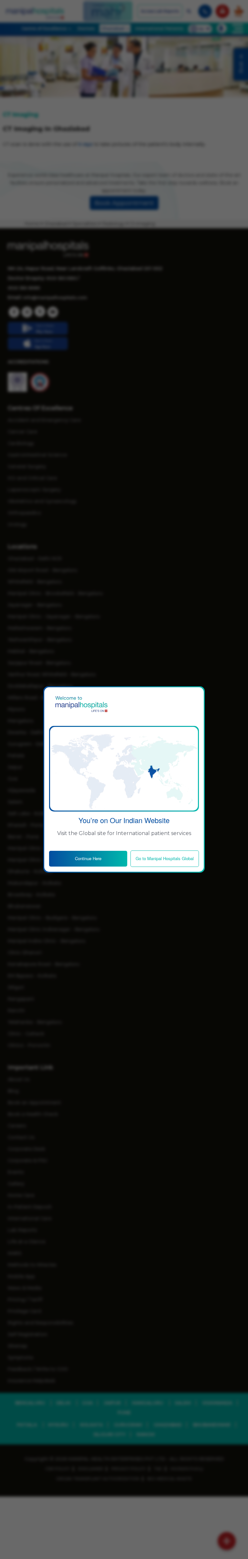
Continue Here (88, 858)
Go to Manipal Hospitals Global (165, 858)
